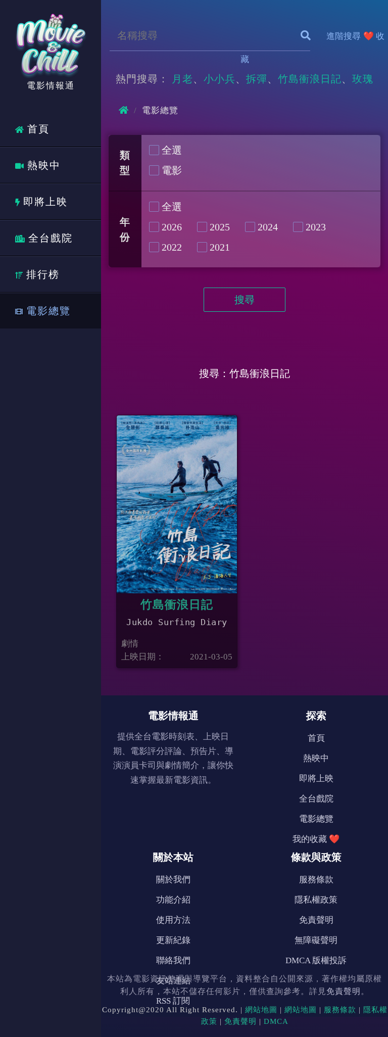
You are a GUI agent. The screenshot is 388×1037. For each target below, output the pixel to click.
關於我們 (173, 879)
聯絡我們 (173, 960)
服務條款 (316, 879)
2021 (220, 247)
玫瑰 (362, 78)
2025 (220, 226)
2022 (172, 247)
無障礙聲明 (316, 940)
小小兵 (219, 78)
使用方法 (173, 920)
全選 (172, 150)
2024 (268, 226)
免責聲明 (316, 920)
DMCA (276, 1021)
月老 (182, 78)
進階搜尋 (343, 36)
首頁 (38, 128)
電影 (172, 170)
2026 (172, 226)
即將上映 (45, 201)
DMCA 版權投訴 (316, 960)
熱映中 (44, 165)
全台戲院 (50, 238)
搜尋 (244, 299)
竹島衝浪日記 (310, 78)
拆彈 (256, 78)
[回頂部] (366, 989)
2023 (316, 226)
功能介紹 (173, 900)
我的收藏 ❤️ (316, 839)
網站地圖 (261, 1010)
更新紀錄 (173, 940)
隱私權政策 (316, 900)
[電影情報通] (50, 42)
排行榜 (43, 274)
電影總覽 (48, 310)
